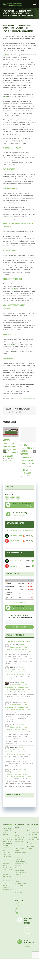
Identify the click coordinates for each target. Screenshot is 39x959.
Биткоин (6, 55)
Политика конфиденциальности (32, 838)
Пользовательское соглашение (32, 833)
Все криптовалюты (19, 602)
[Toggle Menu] (34, 4)
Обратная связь (32, 843)
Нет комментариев (29, 398)
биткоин (6, 96)
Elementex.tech (16, 536)
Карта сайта (31, 847)
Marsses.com (15, 541)
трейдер (17, 141)
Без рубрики (18, 398)
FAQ (30, 830)
